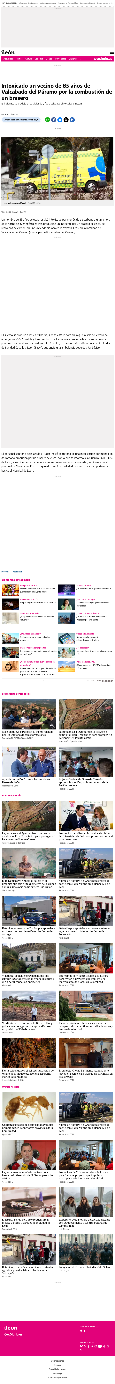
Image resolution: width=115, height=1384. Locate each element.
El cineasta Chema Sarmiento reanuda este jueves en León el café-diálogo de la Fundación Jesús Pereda (86, 1073)
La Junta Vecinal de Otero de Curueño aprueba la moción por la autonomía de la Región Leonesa (83, 782)
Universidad (60, 58)
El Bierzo (73, 58)
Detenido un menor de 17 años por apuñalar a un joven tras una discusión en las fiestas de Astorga (28, 931)
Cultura (28, 58)
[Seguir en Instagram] (96, 1346)
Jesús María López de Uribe (70, 741)
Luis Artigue (64, 1270)
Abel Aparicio (7, 985)
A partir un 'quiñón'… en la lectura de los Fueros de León (26, 781)
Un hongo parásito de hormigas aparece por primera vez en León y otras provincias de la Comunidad (27, 1128)
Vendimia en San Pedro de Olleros (68, 3)
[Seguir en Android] (81, 1331)
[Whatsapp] (47, 119)
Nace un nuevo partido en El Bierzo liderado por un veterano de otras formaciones (27, 733)
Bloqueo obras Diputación (88, 3)
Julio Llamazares (33, 3)
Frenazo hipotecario (103, 3)
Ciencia (49, 58)
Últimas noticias (10, 1086)
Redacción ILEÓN (66, 789)
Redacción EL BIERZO (11, 738)
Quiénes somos (57, 1361)
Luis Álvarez (64, 1229)
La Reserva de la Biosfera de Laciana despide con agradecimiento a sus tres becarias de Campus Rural (84, 1222)
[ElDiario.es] (103, 58)
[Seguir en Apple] (85, 1331)
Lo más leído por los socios (16, 693)
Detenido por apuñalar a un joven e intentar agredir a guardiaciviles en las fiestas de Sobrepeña (84, 931)
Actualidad (8, 58)
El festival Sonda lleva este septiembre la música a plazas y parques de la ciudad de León (26, 1222)
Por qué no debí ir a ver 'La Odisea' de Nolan (84, 1267)
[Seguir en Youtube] (100, 1346)
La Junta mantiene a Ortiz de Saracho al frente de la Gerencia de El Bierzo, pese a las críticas (27, 1175)
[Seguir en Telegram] (92, 1346)
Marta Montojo (8, 890)
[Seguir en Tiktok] (104, 1346)
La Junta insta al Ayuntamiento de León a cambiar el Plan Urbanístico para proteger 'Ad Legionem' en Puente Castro (85, 735)
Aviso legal (57, 1373)
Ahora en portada (11, 795)
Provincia (5, 571)
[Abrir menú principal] (112, 52)
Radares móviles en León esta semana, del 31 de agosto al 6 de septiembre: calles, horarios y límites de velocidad (86, 1026)
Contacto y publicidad (57, 1377)
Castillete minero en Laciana (48, 3)
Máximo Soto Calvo (10, 786)
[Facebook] (53, 119)
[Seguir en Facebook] (88, 1346)
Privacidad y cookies (57, 1369)
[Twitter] (66, 119)
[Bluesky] (59, 119)
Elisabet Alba (7, 1032)
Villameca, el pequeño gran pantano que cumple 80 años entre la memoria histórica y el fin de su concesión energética (28, 979)
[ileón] (19, 1328)
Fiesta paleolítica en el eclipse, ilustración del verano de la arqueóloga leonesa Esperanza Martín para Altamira (28, 1073)
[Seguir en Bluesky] (81, 1346)
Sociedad (39, 58)
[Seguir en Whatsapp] (108, 1346)
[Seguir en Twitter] (85, 1346)
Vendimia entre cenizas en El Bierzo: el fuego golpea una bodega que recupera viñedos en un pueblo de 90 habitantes (28, 1026)
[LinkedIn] (72, 119)
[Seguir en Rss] (81, 1350)
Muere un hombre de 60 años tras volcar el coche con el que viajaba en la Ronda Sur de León (84, 884)
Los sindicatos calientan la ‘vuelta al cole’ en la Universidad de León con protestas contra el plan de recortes (86, 836)
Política (19, 58)
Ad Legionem (23, 3)
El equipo (57, 1365)
